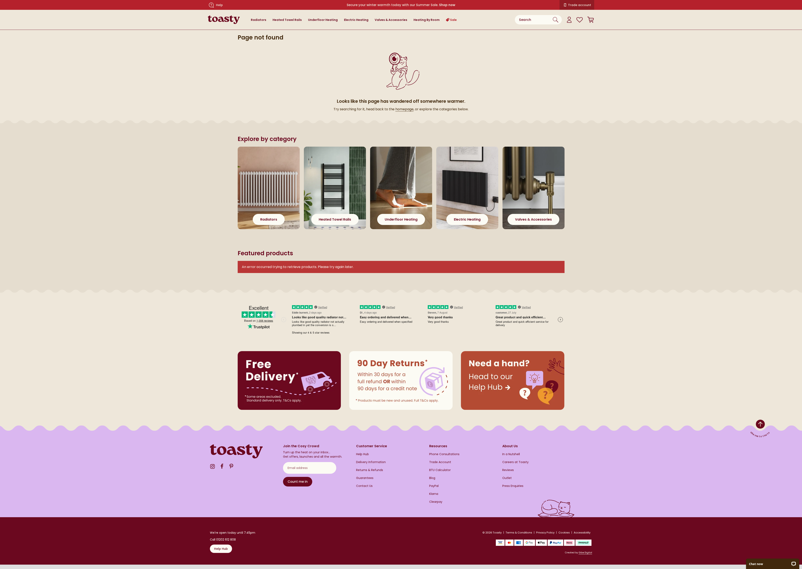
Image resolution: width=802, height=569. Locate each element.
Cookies (564, 533)
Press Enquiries (512, 486)
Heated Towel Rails (287, 20)
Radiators (258, 20)
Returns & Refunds (369, 470)
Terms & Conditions (519, 533)
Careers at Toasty (515, 462)
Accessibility (582, 533)
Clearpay (435, 502)
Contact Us (364, 486)
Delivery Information (371, 462)
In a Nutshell (511, 454)
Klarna (433, 494)
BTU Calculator (440, 470)
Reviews (508, 470)
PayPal (434, 486)
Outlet (507, 478)
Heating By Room (427, 20)
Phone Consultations (444, 454)
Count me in (298, 481)
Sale (453, 20)
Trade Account (440, 462)
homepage (404, 109)
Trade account (579, 5)
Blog (432, 478)
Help (219, 5)
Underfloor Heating (323, 20)
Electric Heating (356, 20)
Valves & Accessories (391, 20)
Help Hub (362, 454)
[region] (401, 192)
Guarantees (364, 478)
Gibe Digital (585, 552)
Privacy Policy (545, 533)
